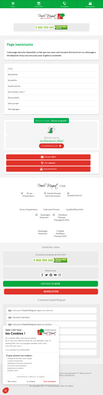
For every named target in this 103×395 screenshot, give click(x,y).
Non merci (12, 381)
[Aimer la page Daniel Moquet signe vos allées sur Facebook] (42, 275)
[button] (5, 390)
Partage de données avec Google (20, 358)
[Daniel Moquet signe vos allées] (51, 16)
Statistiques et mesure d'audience (20, 363)
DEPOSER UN (50, 283)
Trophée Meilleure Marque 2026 (60, 233)
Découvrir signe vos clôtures (33, 310)
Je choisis (31, 381)
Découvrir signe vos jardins (32, 324)
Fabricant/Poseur (51, 209)
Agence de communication (65, 373)
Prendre (50, 157)
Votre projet (13, 103)
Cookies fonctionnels (15, 361)
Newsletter (13, 74)
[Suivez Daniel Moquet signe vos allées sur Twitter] (46, 275)
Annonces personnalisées (17, 366)
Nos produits (13, 97)
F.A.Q (10, 68)
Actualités (12, 80)
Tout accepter (49, 381)
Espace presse (14, 86)
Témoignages (14, 109)
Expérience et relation (15, 368)
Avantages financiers (43, 232)
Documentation (50, 169)
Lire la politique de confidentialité (17, 350)
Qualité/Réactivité (74, 209)
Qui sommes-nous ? (16, 92)
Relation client (13, 371)
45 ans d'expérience (28, 209)
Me (50, 163)
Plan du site (84, 373)
